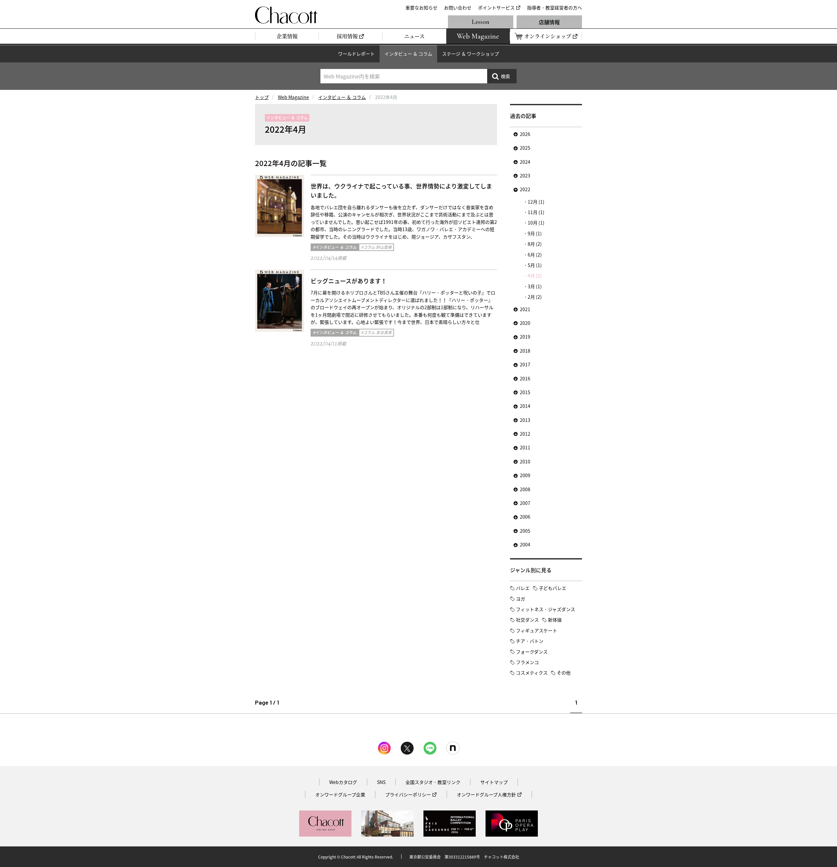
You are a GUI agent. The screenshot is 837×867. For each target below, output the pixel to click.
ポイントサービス (496, 7)
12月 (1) (536, 201)
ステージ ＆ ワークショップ (470, 53)
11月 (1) (536, 212)
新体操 (555, 619)
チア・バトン (529, 641)
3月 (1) (535, 286)
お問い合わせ (457, 7)
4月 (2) (535, 275)
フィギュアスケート (536, 630)
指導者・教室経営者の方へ (554, 7)
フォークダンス (532, 651)
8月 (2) (535, 244)
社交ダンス (527, 619)
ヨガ (520, 598)
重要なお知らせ (421, 7)
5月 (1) (535, 265)
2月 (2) (535, 296)
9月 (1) (535, 233)
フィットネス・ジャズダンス (545, 609)
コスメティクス (532, 672)
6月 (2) (535, 254)
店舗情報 (549, 22)
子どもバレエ (552, 588)
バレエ (523, 588)
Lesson (480, 22)
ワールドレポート (356, 53)
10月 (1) (536, 222)
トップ (262, 97)
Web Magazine (293, 97)
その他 (564, 672)
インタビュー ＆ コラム (408, 53)
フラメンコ (527, 662)
